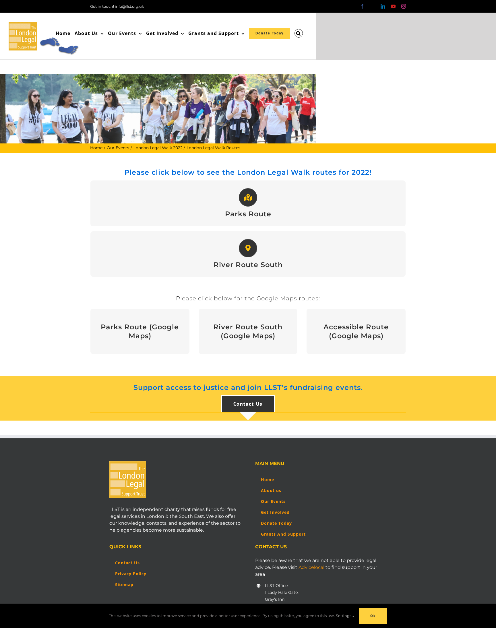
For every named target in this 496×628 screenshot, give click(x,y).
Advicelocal (311, 567)
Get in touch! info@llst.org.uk (117, 6)
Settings (344, 615)
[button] (298, 33)
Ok (373, 615)
